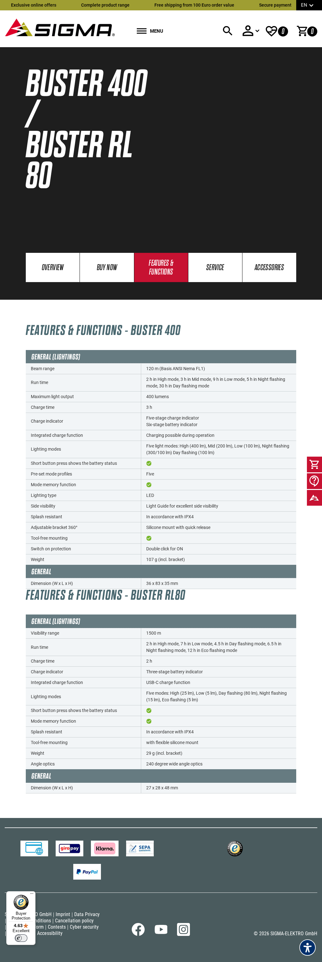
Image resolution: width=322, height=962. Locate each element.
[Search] (227, 30)
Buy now (107, 268)
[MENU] (142, 31)
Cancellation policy (74, 921)
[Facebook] (138, 934)
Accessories (269, 268)
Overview (53, 268)
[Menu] (32, 895)
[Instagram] (183, 934)
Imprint (63, 914)
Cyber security (84, 927)
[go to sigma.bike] (60, 27)
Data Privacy (87, 914)
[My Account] (250, 30)
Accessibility (50, 933)
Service (215, 268)
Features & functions (161, 268)
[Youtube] (160, 932)
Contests (57, 927)
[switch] (21, 938)
